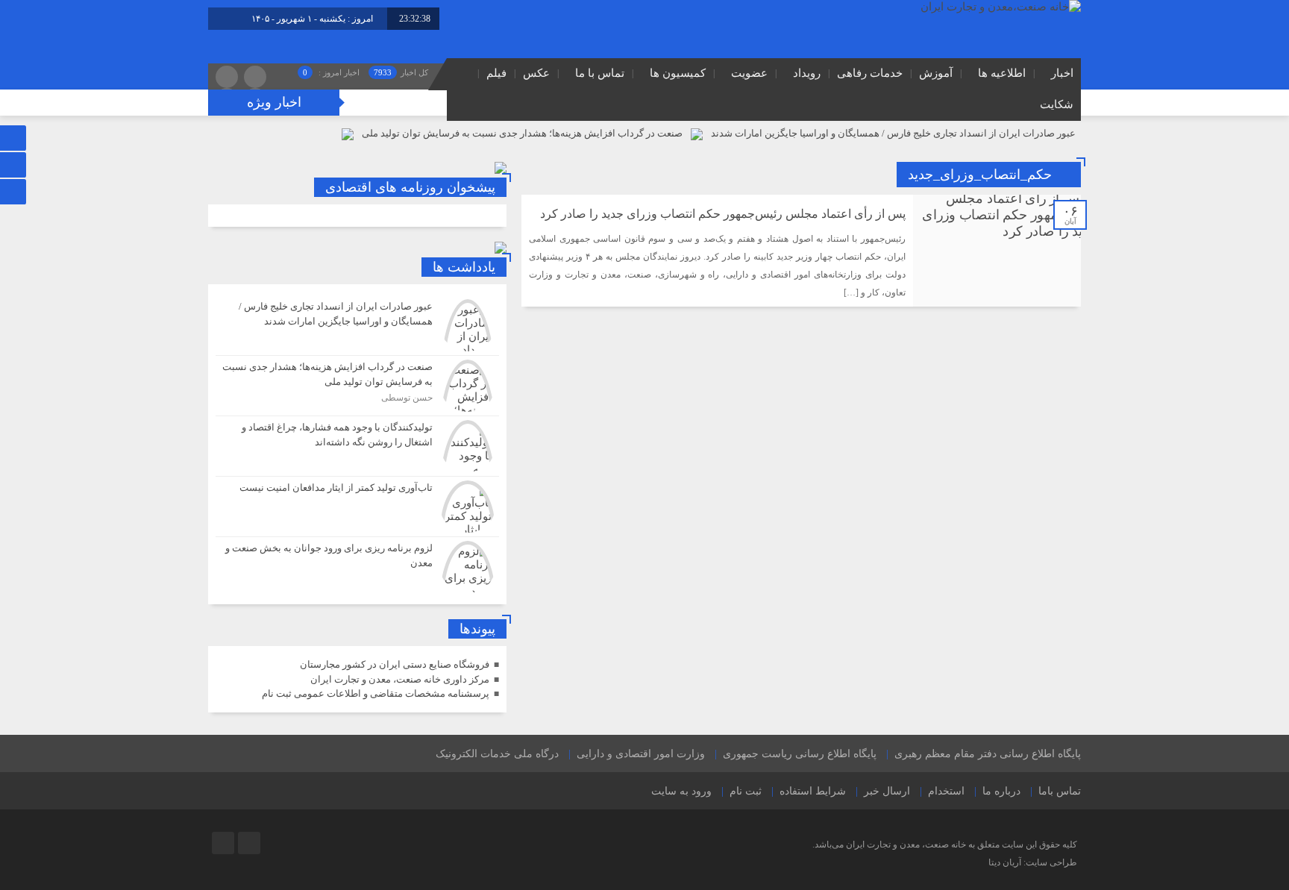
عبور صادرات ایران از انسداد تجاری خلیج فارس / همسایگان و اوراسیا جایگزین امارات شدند (893, 133)
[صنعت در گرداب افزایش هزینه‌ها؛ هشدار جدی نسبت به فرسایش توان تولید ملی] (357, 386)
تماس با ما (599, 73)
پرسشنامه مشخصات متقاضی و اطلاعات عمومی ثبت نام (375, 693)
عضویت (749, 73)
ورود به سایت (681, 791)
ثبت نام (746, 791)
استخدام (946, 791)
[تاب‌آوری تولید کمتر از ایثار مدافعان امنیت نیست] (357, 506)
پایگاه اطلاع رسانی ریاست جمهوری (799, 753)
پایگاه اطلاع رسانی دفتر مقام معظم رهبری (987, 753)
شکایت (1056, 104)
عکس (536, 73)
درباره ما (1001, 791)
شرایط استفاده (813, 791)
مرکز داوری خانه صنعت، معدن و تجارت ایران (399, 679)
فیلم (496, 73)
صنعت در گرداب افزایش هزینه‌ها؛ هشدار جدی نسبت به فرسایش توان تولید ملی (522, 133)
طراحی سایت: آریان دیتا (1032, 862)
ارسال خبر (887, 791)
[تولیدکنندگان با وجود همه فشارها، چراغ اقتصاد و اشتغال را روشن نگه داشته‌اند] (357, 446)
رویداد (807, 73)
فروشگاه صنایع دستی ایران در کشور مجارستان (394, 664)
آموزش (936, 73)
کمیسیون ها (678, 73)
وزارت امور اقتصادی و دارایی (641, 753)
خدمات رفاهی (870, 73)
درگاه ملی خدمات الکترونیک (497, 753)
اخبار (1062, 73)
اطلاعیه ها (1002, 73)
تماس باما (1059, 791)
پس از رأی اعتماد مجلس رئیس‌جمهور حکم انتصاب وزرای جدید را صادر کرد (723, 213)
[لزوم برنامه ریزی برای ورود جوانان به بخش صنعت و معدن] (357, 565)
